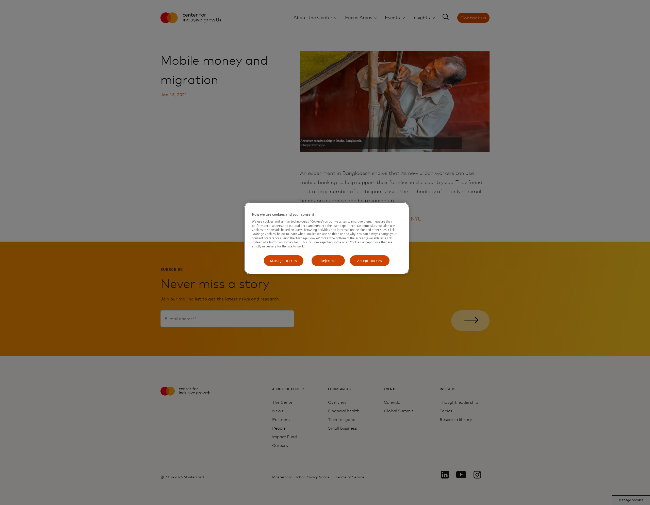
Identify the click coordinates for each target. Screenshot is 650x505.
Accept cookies (369, 260)
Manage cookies (283, 260)
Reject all (328, 260)
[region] (326, 238)
